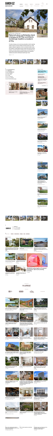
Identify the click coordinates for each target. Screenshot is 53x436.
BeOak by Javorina (13, 82)
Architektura (11, 33)
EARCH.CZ (15, 226)
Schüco (12, 233)
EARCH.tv (31, 4)
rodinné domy (18, 33)
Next (32, 86)
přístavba (27, 233)
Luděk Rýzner (9, 70)
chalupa (21, 233)
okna (24, 233)
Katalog (26, 4)
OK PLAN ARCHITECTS (11, 69)
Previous (10, 86)
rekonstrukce (16, 233)
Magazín (21, 4)
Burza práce (37, 4)
